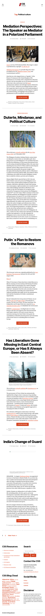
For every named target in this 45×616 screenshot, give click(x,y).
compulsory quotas (32, 420)
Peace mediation (20, 103)
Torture (13, 603)
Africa (12, 579)
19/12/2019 (23, 38)
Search (27, 555)
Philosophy (13, 600)
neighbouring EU (11, 413)
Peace (20, 101)
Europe (4, 586)
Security (4, 602)
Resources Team (7, 564)
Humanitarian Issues (22, 113)
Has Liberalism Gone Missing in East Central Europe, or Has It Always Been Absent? (22, 346)
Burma (3, 581)
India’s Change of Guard (22, 442)
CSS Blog (22, 22)
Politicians (18, 600)
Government (32, 428)
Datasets (6, 559)
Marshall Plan (17, 593)
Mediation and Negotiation (13, 101)
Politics (26, 226)
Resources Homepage (9, 550)
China (13, 581)
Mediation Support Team (24, 71)
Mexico (12, 594)
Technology (5, 603)
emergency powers (28, 398)
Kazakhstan (5, 593)
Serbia (28, 405)
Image (8, 65)
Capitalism (8, 581)
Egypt (18, 584)
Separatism (22, 226)
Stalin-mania (21, 300)
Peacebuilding (6, 600)
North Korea (11, 597)
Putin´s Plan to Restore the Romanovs (22, 242)
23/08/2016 (24, 248)
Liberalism (21, 428)
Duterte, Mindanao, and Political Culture (22, 119)
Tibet (11, 603)
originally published (20, 152)
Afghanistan (5, 579)
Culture (9, 430)
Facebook (26, 583)
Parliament (14, 103)
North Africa (4, 597)
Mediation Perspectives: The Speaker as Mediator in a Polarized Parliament (22, 30)
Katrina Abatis (15, 38)
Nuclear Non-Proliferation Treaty (9, 599)
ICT (11, 590)
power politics (24, 327)
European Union (8, 587)
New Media (17, 596)
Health (16, 589)
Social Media (11, 602)
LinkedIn (26, 585)
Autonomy (16, 579)
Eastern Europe (27, 428)
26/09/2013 (24, 446)
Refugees (10, 428)
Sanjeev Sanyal (15, 446)
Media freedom (5, 594)
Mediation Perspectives (13, 70)
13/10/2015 (24, 356)
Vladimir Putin (16, 329)
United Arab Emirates (6, 604)
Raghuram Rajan (24, 476)
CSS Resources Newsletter (10, 567)
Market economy (11, 593)
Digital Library (7, 553)
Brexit (29, 83)
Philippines (17, 226)
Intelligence (15, 590)
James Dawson (15, 356)
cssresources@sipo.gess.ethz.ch (31, 571)
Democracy (5, 584)
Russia (9, 327)
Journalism (18, 592)
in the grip (13, 300)
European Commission (12, 585)
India (22, 525)
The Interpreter (16, 274)
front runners (14, 415)
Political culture (28, 101)
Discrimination (13, 584)
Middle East (6, 596)
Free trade (4, 589)
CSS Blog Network (10, 612)
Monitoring (12, 596)
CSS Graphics (7, 562)
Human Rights (6, 590)
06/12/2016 (23, 125)
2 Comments (31, 125)
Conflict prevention (6, 582)
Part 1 (8, 279)
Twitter (25, 580)
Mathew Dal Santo (15, 248)
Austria (17, 405)
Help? (33, 555)
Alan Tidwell (15, 125)
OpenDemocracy (32, 388)
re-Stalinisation (15, 309)
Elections (19, 525)
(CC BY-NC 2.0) (25, 66)
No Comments (32, 38)
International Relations (9, 592)
